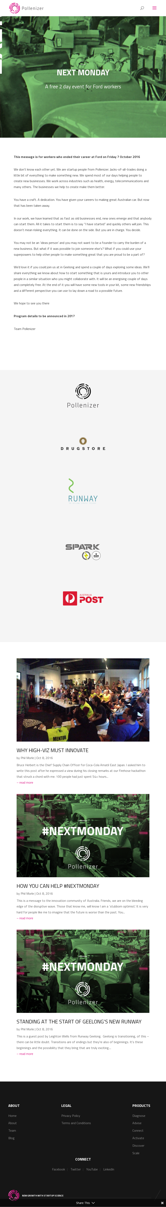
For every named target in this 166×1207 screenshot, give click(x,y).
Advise (137, 1122)
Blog (11, 1138)
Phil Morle (27, 757)
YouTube (92, 1169)
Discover (138, 1145)
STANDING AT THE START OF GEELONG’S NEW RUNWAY (79, 1021)
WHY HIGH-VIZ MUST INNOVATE (52, 750)
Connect (138, 1130)
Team (12, 1130)
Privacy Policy (70, 1115)
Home (12, 1115)
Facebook (58, 1169)
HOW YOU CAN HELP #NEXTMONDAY (58, 886)
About (12, 1122)
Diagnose (138, 1115)
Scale (135, 1153)
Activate (138, 1138)
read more (26, 782)
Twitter (75, 1169)
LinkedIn (108, 1169)
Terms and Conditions (76, 1122)
